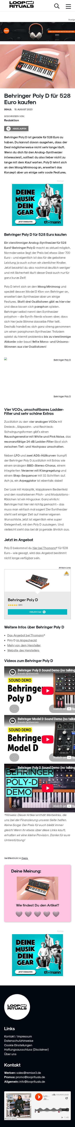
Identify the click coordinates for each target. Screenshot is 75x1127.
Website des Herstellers (23, 650)
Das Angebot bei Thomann (25, 635)
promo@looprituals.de (30, 1077)
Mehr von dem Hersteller (24, 645)
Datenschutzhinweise (18, 1040)
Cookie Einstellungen (18, 1045)
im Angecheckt (26, 640)
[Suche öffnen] (57, 6)
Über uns (10, 1054)
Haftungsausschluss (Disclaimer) (26, 1049)
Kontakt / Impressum (18, 1036)
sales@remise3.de (28, 1072)
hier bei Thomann (44, 548)
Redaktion (11, 120)
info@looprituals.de (32, 1081)
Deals (25, 858)
